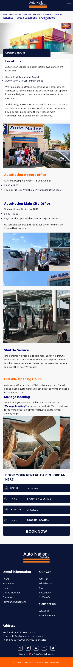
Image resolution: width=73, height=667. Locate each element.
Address (9, 625)
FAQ (5, 14)
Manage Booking (15, 406)
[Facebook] (44, 648)
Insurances (15, 14)
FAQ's (6, 579)
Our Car (45, 571)
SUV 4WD (44, 597)
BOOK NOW (36, 531)
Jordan (27, 14)
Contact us (47, 603)
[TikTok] (53, 648)
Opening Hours (47, 17)
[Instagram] (20, 648)
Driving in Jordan (42, 14)
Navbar (38, 6)
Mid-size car (45, 583)
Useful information (17, 571)
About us (44, 611)
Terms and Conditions (14, 602)
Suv (41, 588)
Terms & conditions (26, 17)
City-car (43, 579)
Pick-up (11, 488)
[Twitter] (28, 648)
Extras (58, 14)
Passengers (45, 592)
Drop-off (12, 509)
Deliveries (8, 17)
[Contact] (36, 648)
